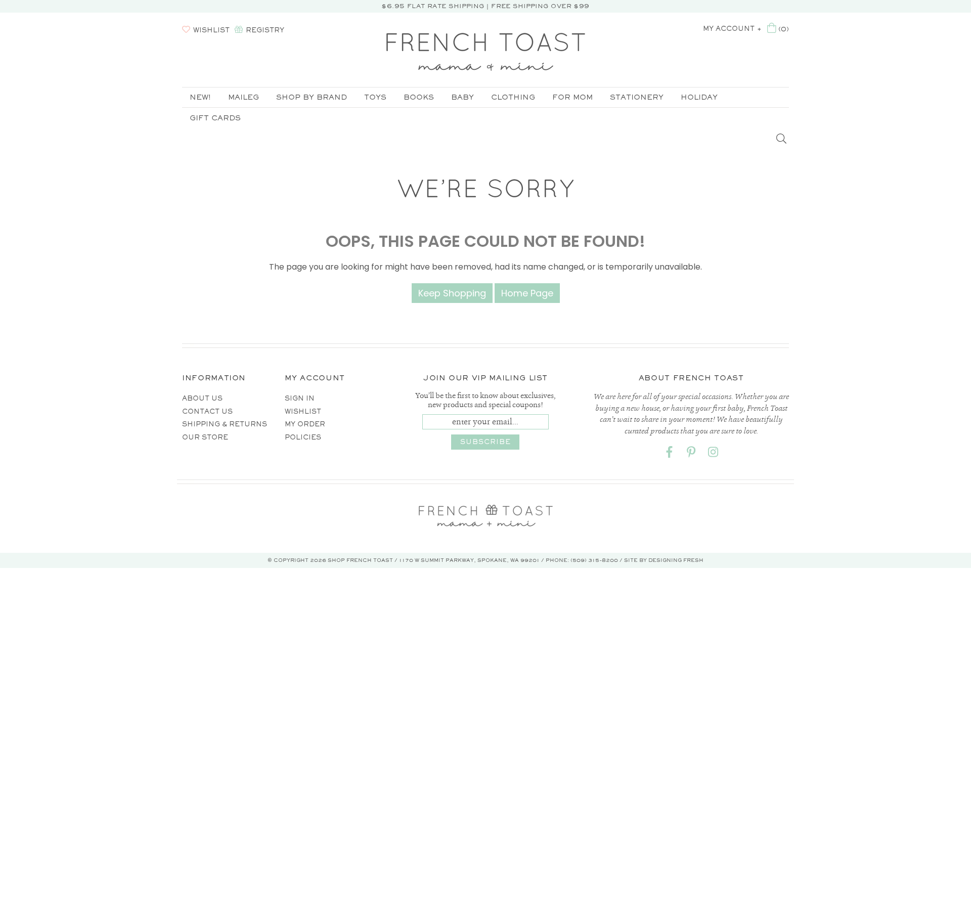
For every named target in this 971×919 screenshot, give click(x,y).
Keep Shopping (452, 293)
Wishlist (303, 411)
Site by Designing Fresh (663, 560)
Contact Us (207, 411)
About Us (202, 398)
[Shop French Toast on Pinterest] (691, 454)
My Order (305, 424)
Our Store (205, 437)
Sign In (300, 398)
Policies (303, 437)
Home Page (527, 293)
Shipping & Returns (224, 424)
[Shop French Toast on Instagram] (713, 454)
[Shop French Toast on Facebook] (669, 454)
